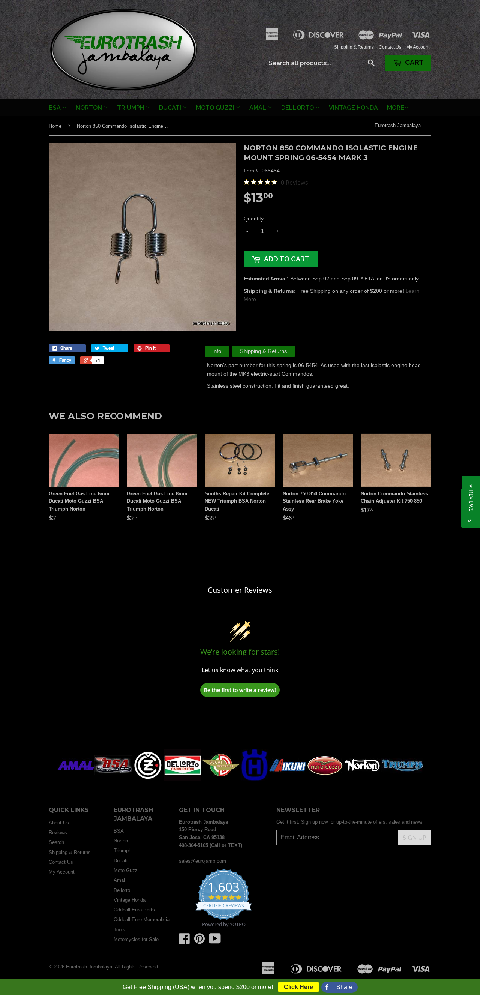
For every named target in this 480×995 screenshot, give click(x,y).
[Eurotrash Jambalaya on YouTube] (215, 941)
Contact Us (390, 47)
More (395, 107)
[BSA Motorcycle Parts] (113, 779)
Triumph (131, 107)
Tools (119, 929)
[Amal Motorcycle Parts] (75, 779)
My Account (417, 47)
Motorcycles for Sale (136, 939)
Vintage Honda (353, 107)
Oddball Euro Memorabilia (142, 919)
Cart (414, 62)
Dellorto (298, 107)
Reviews (58, 832)
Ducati (171, 107)
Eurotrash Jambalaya (398, 125)
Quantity (254, 219)
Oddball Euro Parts (134, 910)
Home (55, 126)
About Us (59, 823)
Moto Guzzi (216, 107)
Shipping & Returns (354, 47)
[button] (471, 497)
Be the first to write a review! (240, 690)
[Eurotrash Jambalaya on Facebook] (184, 941)
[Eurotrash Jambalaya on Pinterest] (199, 941)
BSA (55, 107)
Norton (90, 107)
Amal (258, 107)
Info (216, 351)
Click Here (298, 987)
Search (56, 842)
